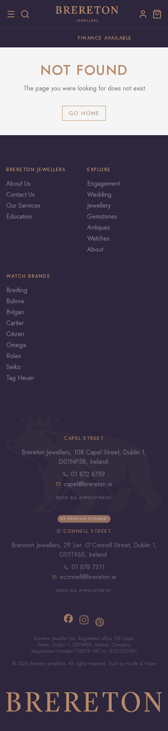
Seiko (13, 366)
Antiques (98, 227)
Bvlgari (15, 312)
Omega (16, 344)
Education (19, 216)
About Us (18, 183)
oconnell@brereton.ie (88, 576)
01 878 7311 (87, 567)
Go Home (84, 113)
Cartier (15, 323)
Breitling (16, 290)
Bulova (15, 301)
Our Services (23, 205)
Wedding (99, 194)
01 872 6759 (88, 474)
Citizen (15, 333)
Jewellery (99, 205)
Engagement (103, 183)
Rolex (13, 355)
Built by (117, 663)
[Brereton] (87, 14)
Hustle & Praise (140, 663)
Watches (98, 238)
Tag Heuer (20, 377)
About (95, 249)
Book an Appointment (84, 498)
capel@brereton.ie (88, 484)
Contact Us (20, 194)
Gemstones (102, 216)
